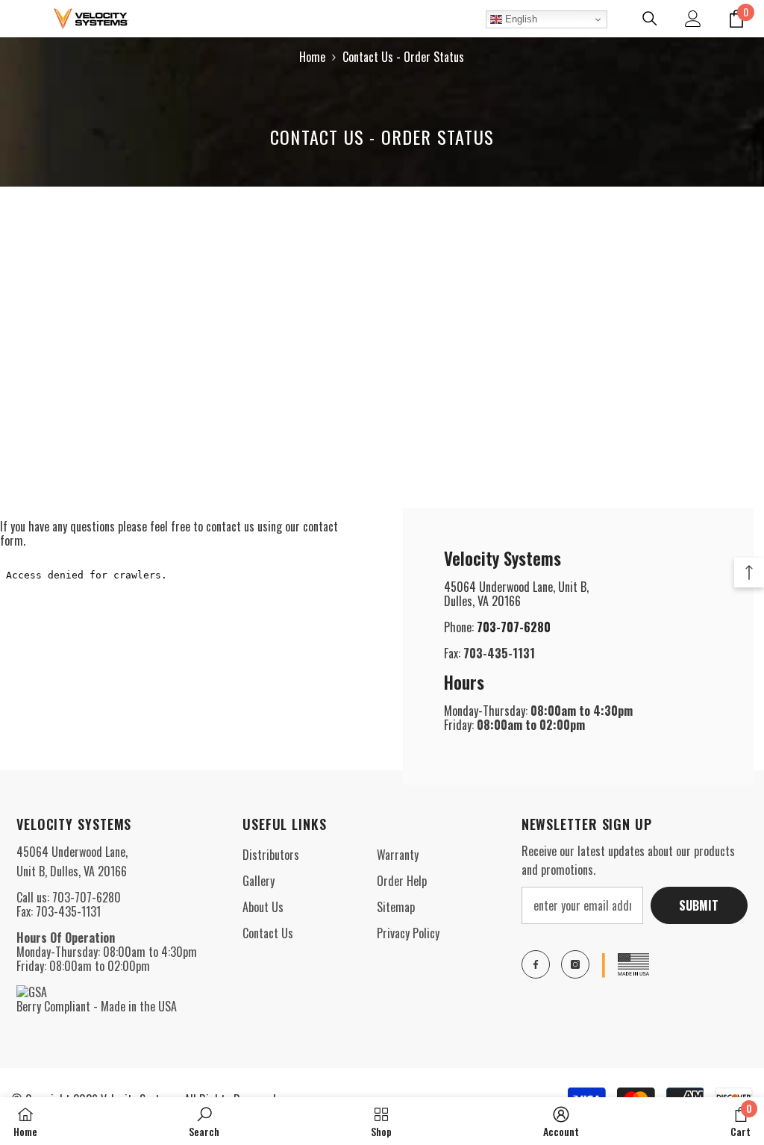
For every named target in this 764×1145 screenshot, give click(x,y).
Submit (698, 905)
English (519, 19)
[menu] (20, 19)
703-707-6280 (514, 627)
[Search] (650, 19)
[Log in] (693, 18)
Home (312, 57)
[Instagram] (575, 964)
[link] (204, 1121)
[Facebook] (536, 964)
